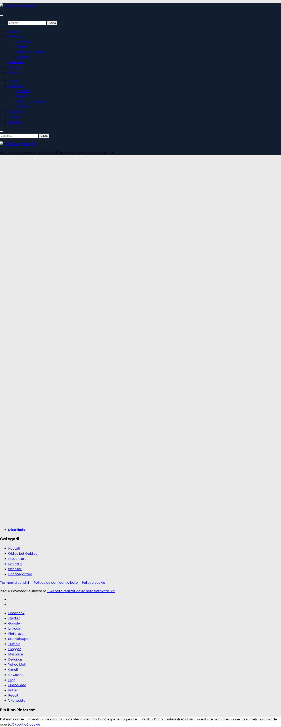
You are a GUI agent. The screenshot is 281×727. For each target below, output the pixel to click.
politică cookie (28, 724)
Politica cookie (93, 582)
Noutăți (22, 46)
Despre (14, 67)
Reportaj (23, 41)
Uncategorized (20, 574)
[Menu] (1, 15)
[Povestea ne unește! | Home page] (18, 5)
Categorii (15, 36)
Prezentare (17, 558)
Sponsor (15, 569)
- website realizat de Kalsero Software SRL (81, 591)
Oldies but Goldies (30, 51)
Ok (14, 724)
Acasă (13, 31)
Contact (15, 72)
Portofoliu (16, 62)
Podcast (23, 57)
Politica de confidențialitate (56, 582)
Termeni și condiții (14, 582)
